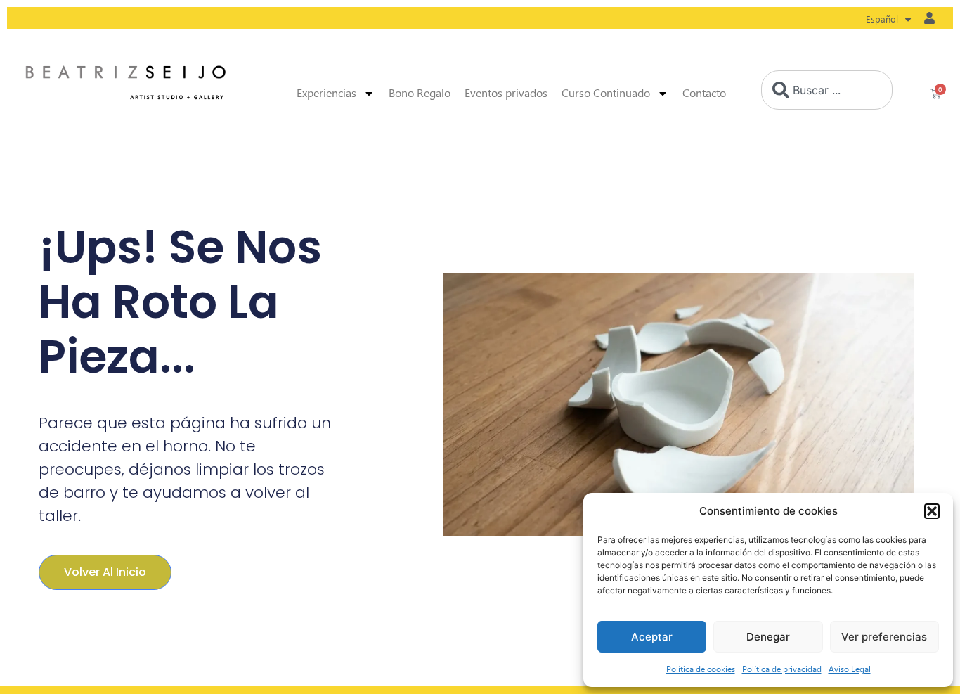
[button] (932, 511)
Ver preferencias (884, 636)
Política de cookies (700, 668)
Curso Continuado (606, 93)
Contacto (704, 93)
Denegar (768, 636)
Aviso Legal (850, 668)
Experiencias (326, 93)
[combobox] (827, 90)
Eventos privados (506, 93)
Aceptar (652, 636)
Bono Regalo (419, 93)
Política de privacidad (782, 668)
